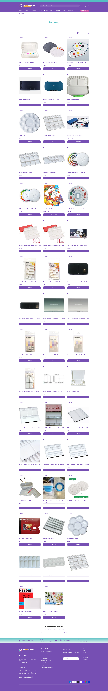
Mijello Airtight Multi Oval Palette (50, 62)
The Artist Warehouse (24, 686)
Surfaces (40, 10)
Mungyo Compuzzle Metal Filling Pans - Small (28, 354)
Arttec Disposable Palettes (49, 208)
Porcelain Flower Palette (72, 538)
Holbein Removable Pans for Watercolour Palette (53, 245)
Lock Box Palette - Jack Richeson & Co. (75, 208)
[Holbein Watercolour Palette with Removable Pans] (30, 232)
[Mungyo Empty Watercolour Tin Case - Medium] (30, 305)
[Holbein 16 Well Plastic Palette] (30, 159)
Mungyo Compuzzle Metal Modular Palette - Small (78, 318)
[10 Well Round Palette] (30, 123)
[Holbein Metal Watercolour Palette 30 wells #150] (30, 415)
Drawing (20, 10)
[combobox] (60, 6)
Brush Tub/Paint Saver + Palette (26, 500)
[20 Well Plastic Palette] (78, 562)
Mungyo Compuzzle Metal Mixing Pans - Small (29, 391)
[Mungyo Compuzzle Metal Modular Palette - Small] (78, 305)
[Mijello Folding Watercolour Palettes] (78, 123)
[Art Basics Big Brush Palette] (78, 378)
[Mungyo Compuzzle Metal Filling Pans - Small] (30, 342)
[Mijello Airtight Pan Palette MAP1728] (30, 50)
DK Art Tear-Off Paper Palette (25, 538)
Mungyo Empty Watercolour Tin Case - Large (77, 245)
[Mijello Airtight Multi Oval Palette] (54, 50)
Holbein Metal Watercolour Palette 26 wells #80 (53, 427)
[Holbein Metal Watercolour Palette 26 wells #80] (54, 415)
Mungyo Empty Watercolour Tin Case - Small (77, 281)
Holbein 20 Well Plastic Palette (49, 135)
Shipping (84, 650)
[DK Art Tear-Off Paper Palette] (30, 526)
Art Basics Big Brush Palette (73, 391)
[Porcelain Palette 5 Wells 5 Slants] (30, 562)
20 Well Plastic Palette (72, 575)
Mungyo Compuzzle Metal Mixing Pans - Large (53, 391)
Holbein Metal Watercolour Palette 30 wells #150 (29, 427)
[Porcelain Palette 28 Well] (54, 526)
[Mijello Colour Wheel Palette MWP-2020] (30, 196)
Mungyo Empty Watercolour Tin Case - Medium (29, 318)
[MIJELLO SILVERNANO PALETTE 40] (30, 86)
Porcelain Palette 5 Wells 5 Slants (26, 575)
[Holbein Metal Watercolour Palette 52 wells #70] (54, 451)
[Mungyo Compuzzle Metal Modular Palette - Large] (54, 305)
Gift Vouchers (85, 659)
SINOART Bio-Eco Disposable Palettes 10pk (76, 500)
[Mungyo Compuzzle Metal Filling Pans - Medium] (54, 342)
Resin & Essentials (48, 10)
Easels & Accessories (60, 10)
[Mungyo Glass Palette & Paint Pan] (54, 599)
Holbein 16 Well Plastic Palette (25, 172)
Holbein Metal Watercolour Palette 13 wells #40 (77, 427)
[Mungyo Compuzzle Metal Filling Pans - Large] (78, 342)
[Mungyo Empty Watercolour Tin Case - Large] (78, 232)
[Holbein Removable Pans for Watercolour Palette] (54, 232)
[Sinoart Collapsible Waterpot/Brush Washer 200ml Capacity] (54, 488)
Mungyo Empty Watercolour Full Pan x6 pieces (29, 281)
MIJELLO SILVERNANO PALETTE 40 (26, 99)
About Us (31, 1)
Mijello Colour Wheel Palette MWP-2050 (76, 172)
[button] (89, 6)
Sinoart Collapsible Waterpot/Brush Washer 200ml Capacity (54, 501)
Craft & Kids (70, 10)
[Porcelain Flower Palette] (78, 526)
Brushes (33, 10)
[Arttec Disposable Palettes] (54, 196)
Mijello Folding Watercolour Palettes (75, 135)
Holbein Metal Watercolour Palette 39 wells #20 (29, 464)
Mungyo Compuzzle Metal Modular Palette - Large (54, 318)
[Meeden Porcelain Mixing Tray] (30, 599)
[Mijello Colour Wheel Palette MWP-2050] (78, 159)
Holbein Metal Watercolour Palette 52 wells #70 (53, 464)
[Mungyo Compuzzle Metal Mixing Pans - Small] (30, 378)
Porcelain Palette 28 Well (48, 538)
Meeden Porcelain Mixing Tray (25, 611)
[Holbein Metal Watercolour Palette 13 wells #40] (78, 415)
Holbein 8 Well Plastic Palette (49, 172)
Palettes (22, 13)
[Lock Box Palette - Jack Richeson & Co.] (78, 196)
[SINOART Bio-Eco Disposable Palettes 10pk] (78, 488)
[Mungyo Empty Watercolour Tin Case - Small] (78, 269)
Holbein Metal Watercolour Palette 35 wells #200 (78, 464)
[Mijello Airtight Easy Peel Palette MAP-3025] (78, 50)
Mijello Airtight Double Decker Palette (51, 99)
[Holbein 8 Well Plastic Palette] (54, 159)
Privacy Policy (85, 655)
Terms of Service (86, 657)
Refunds (84, 652)
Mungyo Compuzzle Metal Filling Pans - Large (77, 354)
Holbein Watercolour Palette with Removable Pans (30, 245)
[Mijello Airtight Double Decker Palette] (54, 86)
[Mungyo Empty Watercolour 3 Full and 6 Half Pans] (54, 269)
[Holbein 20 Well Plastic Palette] (54, 123)
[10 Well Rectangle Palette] (54, 562)
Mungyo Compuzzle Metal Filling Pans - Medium (53, 354)
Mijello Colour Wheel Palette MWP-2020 (27, 208)
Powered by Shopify (31, 686)
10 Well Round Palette (23, 135)
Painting (26, 10)
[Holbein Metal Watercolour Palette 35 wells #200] (78, 451)
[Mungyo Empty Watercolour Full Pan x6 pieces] (30, 269)
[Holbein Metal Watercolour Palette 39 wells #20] (30, 451)
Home (19, 13)
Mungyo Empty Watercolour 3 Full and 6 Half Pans (54, 281)
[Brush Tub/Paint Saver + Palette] (30, 488)
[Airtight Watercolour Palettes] (78, 86)
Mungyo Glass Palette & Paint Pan (50, 611)
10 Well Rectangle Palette (48, 575)
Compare (74, 33)
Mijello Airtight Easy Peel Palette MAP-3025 (76, 62)
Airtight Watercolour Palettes (73, 99)
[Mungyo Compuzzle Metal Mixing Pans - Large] (54, 378)
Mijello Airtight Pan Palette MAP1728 (26, 62)
